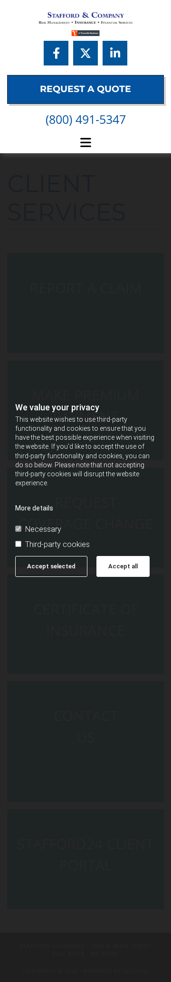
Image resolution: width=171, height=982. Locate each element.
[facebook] (56, 53)
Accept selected (51, 566)
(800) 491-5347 (86, 119)
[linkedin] (115, 53)
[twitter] (85, 53)
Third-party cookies (57, 544)
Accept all (123, 566)
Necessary (43, 529)
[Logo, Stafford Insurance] (85, 24)
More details (34, 508)
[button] (85, 89)
